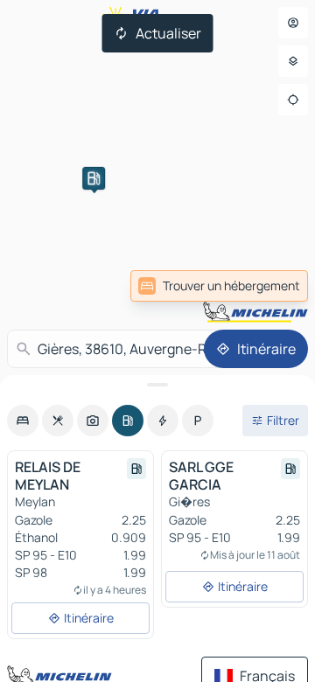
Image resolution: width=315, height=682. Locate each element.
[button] (93, 178)
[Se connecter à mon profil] (293, 22)
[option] (22, 420)
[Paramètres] (293, 61)
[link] (219, 286)
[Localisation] (293, 99)
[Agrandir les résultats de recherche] (157, 384)
